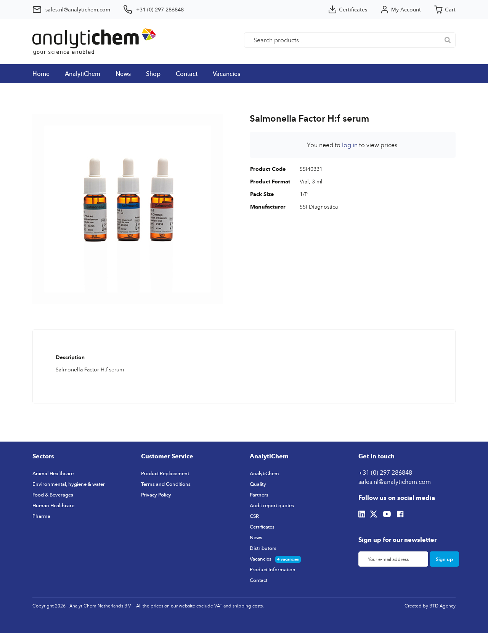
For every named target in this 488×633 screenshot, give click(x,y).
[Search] (447, 40)
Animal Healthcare (53, 473)
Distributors (263, 548)
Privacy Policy (156, 494)
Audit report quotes (272, 505)
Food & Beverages (52, 494)
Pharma (41, 516)
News (123, 74)
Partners (259, 494)
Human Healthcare (53, 505)
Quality (258, 484)
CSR (254, 516)
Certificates (262, 526)
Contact (186, 74)
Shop (153, 74)
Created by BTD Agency (430, 605)
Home (41, 74)
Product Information (272, 569)
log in (350, 145)
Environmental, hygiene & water (68, 484)
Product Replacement (165, 473)
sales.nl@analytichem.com (394, 482)
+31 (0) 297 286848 (385, 472)
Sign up (444, 559)
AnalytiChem (82, 74)
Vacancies (226, 74)
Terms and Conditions (166, 484)
